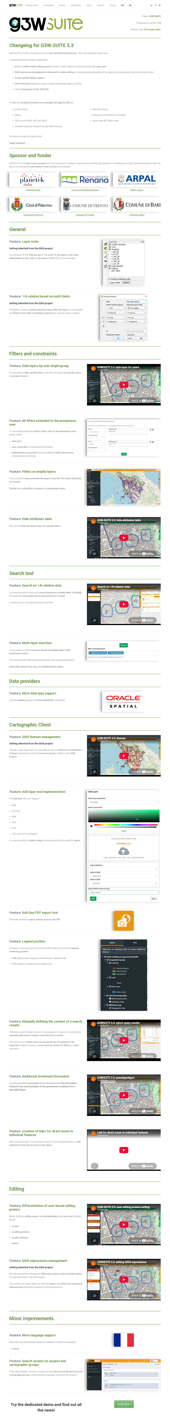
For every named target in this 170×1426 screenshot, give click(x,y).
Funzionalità (48, 5)
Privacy (113, 5)
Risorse (62, 5)
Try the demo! (124, 1404)
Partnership (76, 5)
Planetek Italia (33, 190)
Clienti (89, 5)
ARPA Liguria (136, 190)
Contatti (100, 5)
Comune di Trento (85, 215)
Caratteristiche (31, 5)
